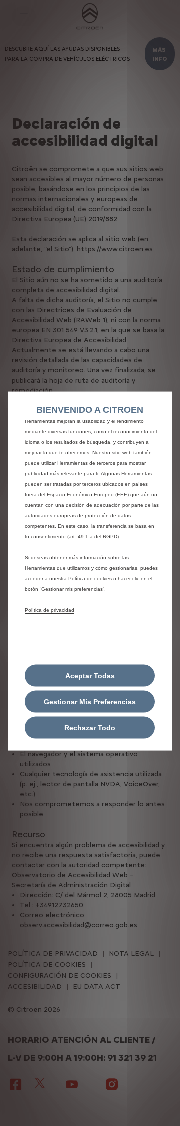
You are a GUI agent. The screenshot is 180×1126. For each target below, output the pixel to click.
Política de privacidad (49, 609)
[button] (90, 702)
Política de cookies (90, 578)
